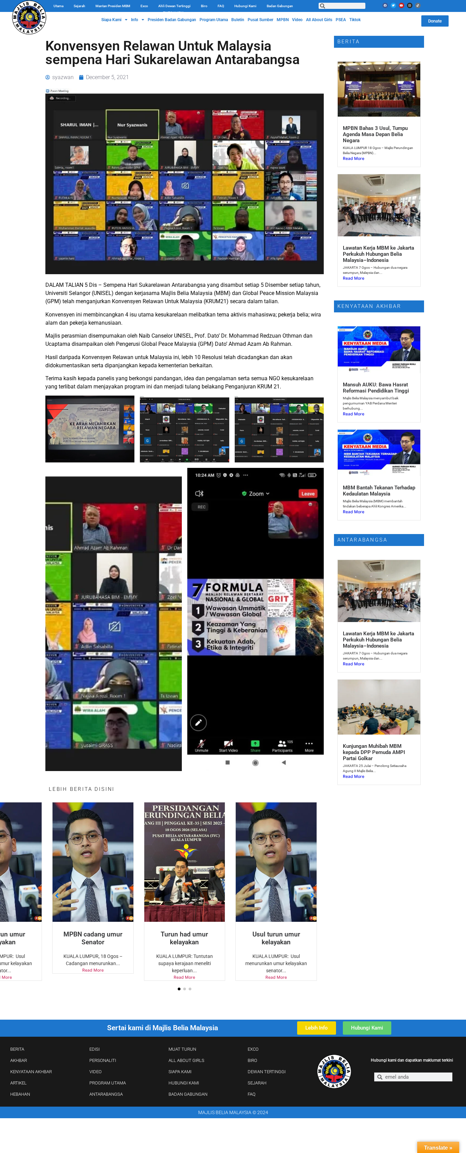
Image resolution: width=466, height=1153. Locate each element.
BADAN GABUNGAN (188, 1094)
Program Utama (214, 19)
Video (297, 19)
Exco (144, 6)
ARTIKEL (18, 1082)
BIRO (252, 1060)
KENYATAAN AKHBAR (31, 1071)
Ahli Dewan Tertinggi (174, 6)
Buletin (237, 19)
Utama (58, 6)
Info (134, 19)
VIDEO (95, 1071)
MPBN (283, 19)
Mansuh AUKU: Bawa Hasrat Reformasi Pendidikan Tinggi (376, 388)
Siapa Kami (111, 19)
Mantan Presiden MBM (113, 6)
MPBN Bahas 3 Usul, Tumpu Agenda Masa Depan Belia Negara (375, 134)
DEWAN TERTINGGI (267, 1071)
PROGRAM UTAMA (107, 1082)
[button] (179, 989)
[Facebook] (385, 5)
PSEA (341, 19)
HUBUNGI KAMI (184, 1082)
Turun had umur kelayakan (184, 938)
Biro (204, 6)
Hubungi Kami (245, 6)
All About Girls (319, 19)
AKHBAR (18, 1060)
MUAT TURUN (182, 1049)
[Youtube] (401, 5)
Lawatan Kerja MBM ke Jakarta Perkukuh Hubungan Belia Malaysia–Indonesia (378, 254)
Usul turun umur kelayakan (276, 938)
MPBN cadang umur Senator (92, 938)
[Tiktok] (418, 5)
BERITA (17, 1049)
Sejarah (79, 6)
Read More (93, 970)
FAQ (221, 6)
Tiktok (355, 19)
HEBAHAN (20, 1094)
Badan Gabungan (280, 6)
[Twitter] (393, 5)
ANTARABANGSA (106, 1094)
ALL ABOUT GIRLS (186, 1060)
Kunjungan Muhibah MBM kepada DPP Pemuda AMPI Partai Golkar (374, 752)
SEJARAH (257, 1082)
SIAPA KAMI (180, 1071)
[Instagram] (409, 5)
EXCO (253, 1049)
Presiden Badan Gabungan (172, 19)
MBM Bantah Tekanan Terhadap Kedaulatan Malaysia (379, 491)
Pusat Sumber (260, 19)
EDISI (94, 1049)
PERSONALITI (102, 1060)
